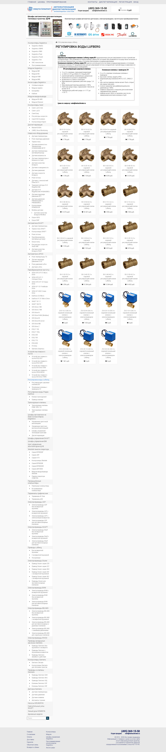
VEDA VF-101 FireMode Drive (40, 287)
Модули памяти (37, 88)
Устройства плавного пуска (36, 353)
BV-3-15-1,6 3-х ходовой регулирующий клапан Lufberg (65, 133)
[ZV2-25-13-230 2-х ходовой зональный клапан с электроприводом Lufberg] (86, 338)
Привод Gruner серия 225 (40, 563)
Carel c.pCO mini (37, 108)
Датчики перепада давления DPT (38, 195)
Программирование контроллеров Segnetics (53, 743)
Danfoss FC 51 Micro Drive (41, 298)
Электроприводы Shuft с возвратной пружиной (40, 537)
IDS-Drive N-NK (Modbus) (40, 315)
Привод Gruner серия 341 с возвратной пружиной (40, 573)
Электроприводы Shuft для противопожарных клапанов (40, 543)
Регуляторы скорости (39, 116)
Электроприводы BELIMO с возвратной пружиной (41, 618)
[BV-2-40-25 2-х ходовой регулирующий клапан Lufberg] (86, 263)
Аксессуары (50, 748)
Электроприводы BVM (37, 588)
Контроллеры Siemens (37, 660)
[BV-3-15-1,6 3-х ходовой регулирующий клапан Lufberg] (65, 118)
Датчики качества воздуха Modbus (40, 214)
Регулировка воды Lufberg (38, 380)
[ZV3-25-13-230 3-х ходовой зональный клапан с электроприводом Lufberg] (108, 300)
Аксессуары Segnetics (37, 82)
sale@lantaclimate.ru (99, 11)
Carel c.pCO (36, 111)
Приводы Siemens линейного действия (39, 656)
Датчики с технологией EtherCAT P (40, 181)
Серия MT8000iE (37, 463)
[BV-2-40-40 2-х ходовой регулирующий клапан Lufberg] (108, 263)
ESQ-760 (35, 338)
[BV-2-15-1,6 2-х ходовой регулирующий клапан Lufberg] (108, 191)
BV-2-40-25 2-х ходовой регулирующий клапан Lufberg (86, 278)
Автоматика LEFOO (35, 254)
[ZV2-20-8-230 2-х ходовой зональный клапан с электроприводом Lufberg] (65, 338)
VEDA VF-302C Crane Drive (39, 292)
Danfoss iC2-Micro (38, 296)
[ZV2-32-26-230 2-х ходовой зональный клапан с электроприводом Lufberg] (108, 338)
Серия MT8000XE (38, 466)
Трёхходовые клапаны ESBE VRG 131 (40, 406)
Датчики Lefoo (37, 267)
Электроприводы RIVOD (37, 638)
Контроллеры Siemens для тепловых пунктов (40, 666)
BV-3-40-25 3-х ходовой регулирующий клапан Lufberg (130, 169)
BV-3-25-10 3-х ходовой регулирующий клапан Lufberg (65, 169)
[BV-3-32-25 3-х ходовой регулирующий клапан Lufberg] (108, 155)
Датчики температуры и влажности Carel (40, 159)
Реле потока (36, 178)
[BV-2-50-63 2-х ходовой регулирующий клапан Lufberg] (130, 263)
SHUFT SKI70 (36, 304)
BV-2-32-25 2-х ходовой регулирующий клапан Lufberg (65, 278)
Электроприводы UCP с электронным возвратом (40, 517)
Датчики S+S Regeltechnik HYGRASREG (40, 191)
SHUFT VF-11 (36, 301)
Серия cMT (35, 455)
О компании (31, 734)
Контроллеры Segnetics (37, 43)
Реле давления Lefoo (39, 264)
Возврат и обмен (33, 747)
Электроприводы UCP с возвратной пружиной (40, 512)
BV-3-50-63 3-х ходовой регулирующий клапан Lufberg (86, 205)
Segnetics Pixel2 (37, 57)
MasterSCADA (36, 128)
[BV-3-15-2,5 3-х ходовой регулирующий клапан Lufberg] (86, 118)
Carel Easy (35, 113)
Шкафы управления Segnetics (53, 738)
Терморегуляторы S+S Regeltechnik (40, 186)
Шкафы (41, 2)
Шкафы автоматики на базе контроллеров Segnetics (37, 417)
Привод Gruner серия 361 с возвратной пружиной (40, 577)
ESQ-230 (35, 335)
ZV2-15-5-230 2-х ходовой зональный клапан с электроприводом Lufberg (130, 315)
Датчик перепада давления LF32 (38, 260)
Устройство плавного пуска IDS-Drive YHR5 (39, 376)
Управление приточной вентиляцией (40, 422)
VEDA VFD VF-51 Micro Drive (39, 273)
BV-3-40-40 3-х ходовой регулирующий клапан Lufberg (65, 205)
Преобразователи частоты (38, 270)
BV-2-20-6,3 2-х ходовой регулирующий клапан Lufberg (86, 241)
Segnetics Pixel (37, 54)
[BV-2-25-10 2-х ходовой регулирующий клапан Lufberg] (108, 227)
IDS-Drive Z (35, 326)
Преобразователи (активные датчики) (38, 238)
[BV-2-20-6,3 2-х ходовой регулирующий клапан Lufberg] (86, 227)
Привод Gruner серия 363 (40, 569)
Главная (32, 2)
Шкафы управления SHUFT (39, 438)
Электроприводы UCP (37, 502)
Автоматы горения (38, 700)
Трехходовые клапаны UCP (40, 411)
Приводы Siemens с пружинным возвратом (40, 651)
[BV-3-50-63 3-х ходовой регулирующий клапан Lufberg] (86, 191)
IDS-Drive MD (36, 324)
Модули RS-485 (37, 99)
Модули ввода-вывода (37, 96)
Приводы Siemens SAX (40, 675)
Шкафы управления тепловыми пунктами (39, 432)
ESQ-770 (35, 340)
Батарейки (35, 91)
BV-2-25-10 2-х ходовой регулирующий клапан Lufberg (108, 241)
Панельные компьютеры (40, 486)
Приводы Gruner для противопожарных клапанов (39, 583)
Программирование (56, 2)
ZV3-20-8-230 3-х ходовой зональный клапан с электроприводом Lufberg (87, 315)
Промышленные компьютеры (34, 482)
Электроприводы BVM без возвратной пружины (39, 597)
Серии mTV (36, 458)
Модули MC (36, 74)
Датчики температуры (39, 136)
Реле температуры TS (39, 257)
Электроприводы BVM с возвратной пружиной (40, 591)
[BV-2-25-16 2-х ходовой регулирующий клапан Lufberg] (130, 227)
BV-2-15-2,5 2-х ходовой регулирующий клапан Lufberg (130, 205)
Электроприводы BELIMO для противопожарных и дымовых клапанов (41, 624)
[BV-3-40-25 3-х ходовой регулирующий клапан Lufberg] (130, 155)
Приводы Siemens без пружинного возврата (39, 646)
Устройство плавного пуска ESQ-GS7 (39, 357)
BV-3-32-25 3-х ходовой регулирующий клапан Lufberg (108, 169)
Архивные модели (35, 714)
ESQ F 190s (36, 332)
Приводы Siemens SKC (40, 678)
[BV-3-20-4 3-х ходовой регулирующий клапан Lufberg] (108, 118)
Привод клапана (37, 400)
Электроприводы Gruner (37, 561)
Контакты (92, 2)
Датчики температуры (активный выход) (39, 152)
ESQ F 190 (35, 329)
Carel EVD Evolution (38, 119)
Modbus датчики (37, 210)
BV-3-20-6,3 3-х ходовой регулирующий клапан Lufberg (130, 133)
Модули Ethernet (37, 102)
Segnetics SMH (37, 51)
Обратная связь (32, 745)
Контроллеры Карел (39, 122)
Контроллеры (51, 732)
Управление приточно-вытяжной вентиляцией (40, 427)
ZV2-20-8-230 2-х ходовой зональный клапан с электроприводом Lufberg (65, 353)
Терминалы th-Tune (38, 496)
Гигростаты (36, 242)
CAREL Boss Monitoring (40, 130)
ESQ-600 (35, 343)
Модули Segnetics (35, 68)
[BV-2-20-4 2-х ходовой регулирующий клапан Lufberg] (65, 227)
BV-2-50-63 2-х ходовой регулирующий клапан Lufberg (130, 278)
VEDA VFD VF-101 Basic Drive (40, 283)
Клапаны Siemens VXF (39, 686)
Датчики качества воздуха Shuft (38, 250)
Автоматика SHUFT (36, 223)
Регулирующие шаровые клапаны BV (40, 383)
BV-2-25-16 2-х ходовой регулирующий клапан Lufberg (130, 241)
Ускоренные (36, 558)
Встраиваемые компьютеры (37, 489)
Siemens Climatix (37, 662)
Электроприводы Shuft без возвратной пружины (40, 531)
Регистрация (125, 2)
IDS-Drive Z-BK (37, 307)
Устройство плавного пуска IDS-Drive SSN (39, 367)
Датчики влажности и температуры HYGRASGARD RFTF (39, 146)
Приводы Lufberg (35, 548)
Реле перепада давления (40, 139)
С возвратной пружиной (40, 555)
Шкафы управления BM (37, 441)
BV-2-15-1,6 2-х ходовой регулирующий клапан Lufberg (108, 205)
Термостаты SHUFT (38, 229)
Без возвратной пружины (37, 551)
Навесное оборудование (38, 133)
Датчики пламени (38, 697)
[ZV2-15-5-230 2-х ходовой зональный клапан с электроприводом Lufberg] (130, 300)
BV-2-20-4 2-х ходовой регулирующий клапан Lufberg (65, 240)
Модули (48, 734)
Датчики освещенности (40, 167)
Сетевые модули (37, 85)
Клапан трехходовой (39, 397)
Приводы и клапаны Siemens (36, 671)
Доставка (30, 739)
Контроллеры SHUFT (39, 232)
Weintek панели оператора (38, 449)
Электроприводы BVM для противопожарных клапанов (40, 603)
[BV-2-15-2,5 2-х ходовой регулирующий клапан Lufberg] (130, 191)
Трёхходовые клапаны (37, 402)
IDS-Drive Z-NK (37, 310)
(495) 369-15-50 (97, 8)
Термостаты (36, 142)
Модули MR (36, 71)
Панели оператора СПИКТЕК (38, 477)
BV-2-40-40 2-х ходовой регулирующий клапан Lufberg (108, 278)
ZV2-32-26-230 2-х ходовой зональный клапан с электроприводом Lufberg (108, 353)
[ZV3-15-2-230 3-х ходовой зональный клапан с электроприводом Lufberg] (65, 300)
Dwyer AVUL (36, 217)
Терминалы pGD (37, 499)
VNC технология (37, 62)
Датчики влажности (39, 155)
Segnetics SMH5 (37, 48)
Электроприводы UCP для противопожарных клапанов (40, 522)
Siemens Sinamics (38, 349)
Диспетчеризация (108, 2)
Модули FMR (36, 77)
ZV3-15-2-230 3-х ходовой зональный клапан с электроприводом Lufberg (65, 315)
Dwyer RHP (35, 220)
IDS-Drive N (35, 312)
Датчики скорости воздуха (38, 174)
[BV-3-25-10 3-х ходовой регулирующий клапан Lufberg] (65, 155)
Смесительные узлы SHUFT (36, 707)
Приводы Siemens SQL (39, 680)
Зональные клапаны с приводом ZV (39, 388)
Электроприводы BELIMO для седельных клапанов (41, 634)
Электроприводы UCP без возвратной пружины (39, 506)
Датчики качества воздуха (38, 164)
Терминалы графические (38, 493)
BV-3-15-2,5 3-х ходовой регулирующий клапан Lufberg (86, 133)
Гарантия (30, 742)
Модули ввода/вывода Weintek (40, 472)
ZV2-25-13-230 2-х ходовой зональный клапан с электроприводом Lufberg (87, 353)
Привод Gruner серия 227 (40, 566)
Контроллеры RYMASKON (36, 206)
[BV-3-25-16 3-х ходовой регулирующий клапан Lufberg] (86, 155)
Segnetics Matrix (37, 46)
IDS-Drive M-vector (38, 321)
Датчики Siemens (35, 689)
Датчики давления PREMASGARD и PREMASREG (38, 201)
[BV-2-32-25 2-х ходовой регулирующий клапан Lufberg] (65, 263)
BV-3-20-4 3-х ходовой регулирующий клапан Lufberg (108, 132)
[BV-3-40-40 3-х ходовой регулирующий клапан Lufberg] (65, 191)
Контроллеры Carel (35, 105)
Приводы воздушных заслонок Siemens (36, 642)
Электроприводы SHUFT (38, 527)
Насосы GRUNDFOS (36, 703)
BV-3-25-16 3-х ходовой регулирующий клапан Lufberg (86, 169)
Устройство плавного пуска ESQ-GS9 (39, 362)
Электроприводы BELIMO (38, 608)
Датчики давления (38, 170)
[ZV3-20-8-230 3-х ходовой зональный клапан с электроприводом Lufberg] (86, 300)
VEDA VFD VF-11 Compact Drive (37, 278)
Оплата (29, 737)
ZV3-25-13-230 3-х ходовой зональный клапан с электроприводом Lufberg (108, 315)
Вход (136, 2)
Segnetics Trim (37, 60)
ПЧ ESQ (34, 346)
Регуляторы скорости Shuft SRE (39, 245)
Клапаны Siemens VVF (39, 683)
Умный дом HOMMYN (36, 711)
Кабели (34, 93)
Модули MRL (36, 79)
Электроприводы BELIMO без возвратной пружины (41, 613)
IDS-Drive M (36, 318)
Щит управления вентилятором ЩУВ (36, 445)
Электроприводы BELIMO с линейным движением (41, 629)
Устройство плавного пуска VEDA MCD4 (39, 371)
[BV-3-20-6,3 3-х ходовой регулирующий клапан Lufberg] (130, 118)
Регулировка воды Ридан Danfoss (38, 393)
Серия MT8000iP (37, 452)
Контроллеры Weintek (39, 460)
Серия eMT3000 (37, 469)
